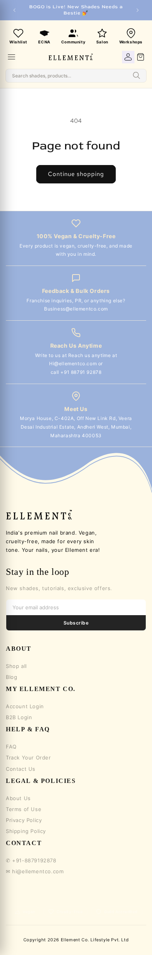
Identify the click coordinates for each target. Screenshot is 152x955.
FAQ (11, 746)
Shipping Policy (26, 831)
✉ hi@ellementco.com (35, 871)
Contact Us (20, 769)
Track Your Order (28, 757)
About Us (18, 798)
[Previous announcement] (14, 10)
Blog (11, 677)
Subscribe (76, 623)
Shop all (16, 666)
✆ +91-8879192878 (31, 860)
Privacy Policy (24, 820)
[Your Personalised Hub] (128, 57)
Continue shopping (76, 174)
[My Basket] (140, 57)
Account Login (25, 706)
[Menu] (11, 57)
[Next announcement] (137, 10)
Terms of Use (23, 809)
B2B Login (19, 717)
